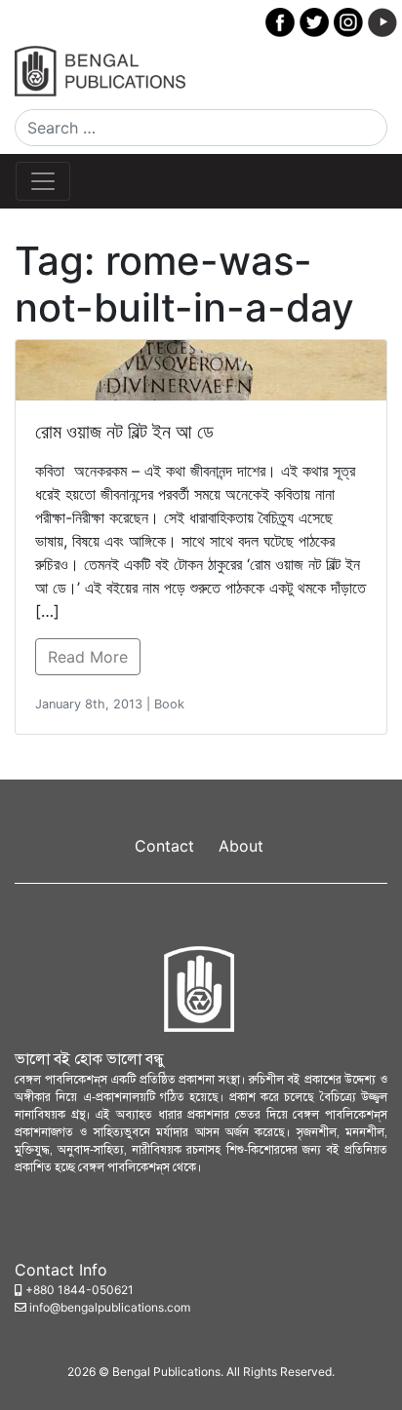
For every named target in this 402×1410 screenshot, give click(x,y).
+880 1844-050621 (79, 1289)
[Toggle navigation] (43, 181)
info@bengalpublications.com (109, 1307)
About (241, 846)
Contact (164, 846)
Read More (88, 657)
